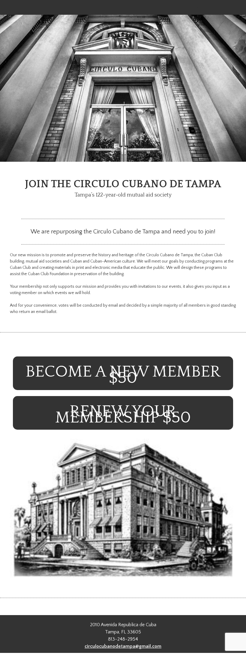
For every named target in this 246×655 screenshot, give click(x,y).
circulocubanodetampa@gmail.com (123, 646)
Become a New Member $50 (123, 374)
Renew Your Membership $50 (123, 414)
